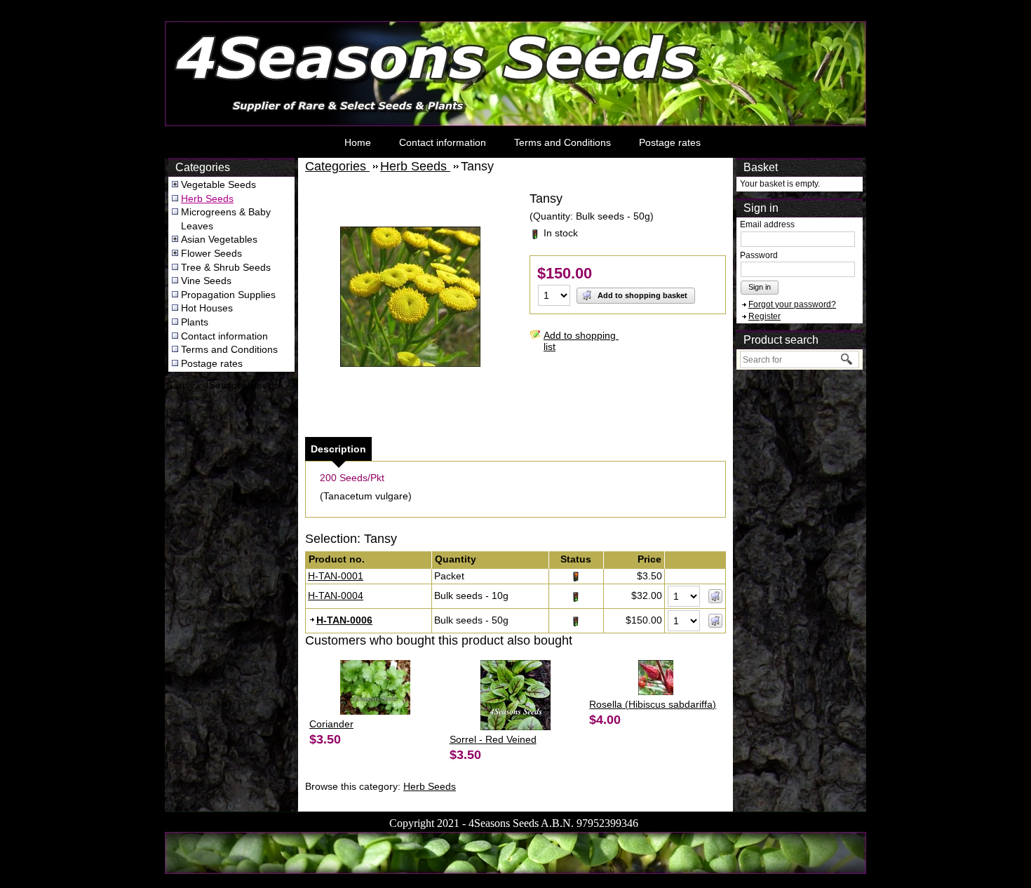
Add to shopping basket (641, 295)
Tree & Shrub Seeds (226, 267)
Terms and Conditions (562, 142)
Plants (194, 322)
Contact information (442, 142)
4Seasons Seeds (204, 25)
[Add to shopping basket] (715, 596)
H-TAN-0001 (335, 575)
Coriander (331, 723)
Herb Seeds (207, 198)
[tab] (338, 449)
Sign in (759, 287)
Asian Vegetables (219, 239)
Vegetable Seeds (218, 184)
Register (764, 316)
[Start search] (847, 359)
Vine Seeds (206, 280)
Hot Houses (207, 308)
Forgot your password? (792, 304)
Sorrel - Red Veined (493, 739)
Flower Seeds (211, 253)
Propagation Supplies (228, 294)
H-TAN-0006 (344, 620)
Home (357, 142)
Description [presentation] (338, 449)
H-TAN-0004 (335, 595)
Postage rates (670, 142)
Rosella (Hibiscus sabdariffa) (652, 704)
